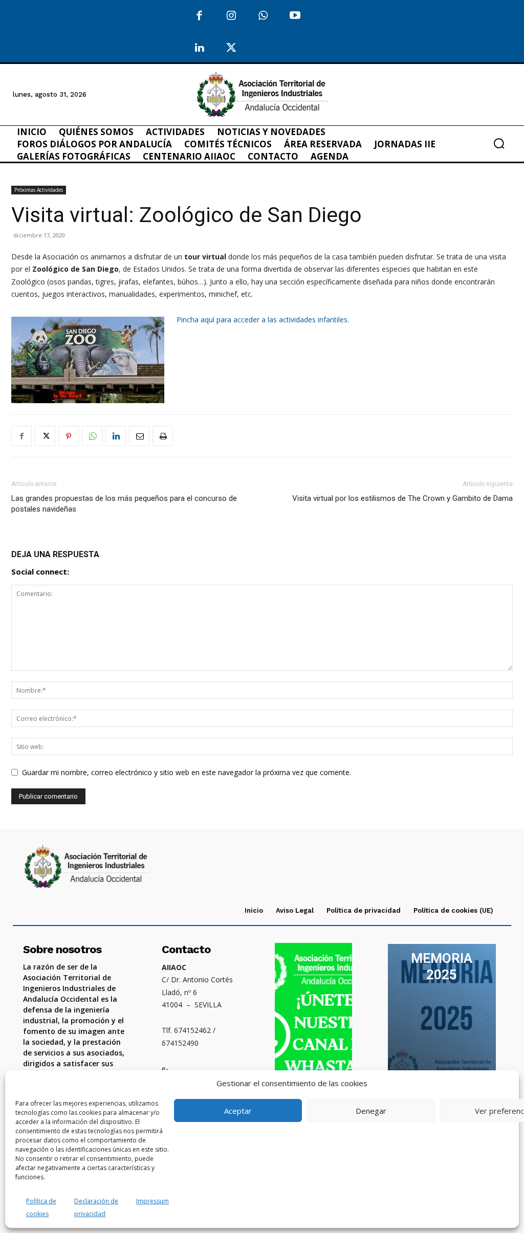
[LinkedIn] (199, 48)
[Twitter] (231, 48)
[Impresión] (162, 436)
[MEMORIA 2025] (442, 1020)
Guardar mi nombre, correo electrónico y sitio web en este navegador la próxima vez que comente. (186, 772)
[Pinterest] (68, 436)
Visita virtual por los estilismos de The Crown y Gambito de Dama (402, 498)
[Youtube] (295, 16)
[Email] (139, 436)
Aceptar (238, 1111)
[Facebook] (199, 16)
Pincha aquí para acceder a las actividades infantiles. (264, 319)
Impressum (152, 1201)
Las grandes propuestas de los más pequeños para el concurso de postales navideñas (124, 504)
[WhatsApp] (263, 16)
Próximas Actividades (38, 189)
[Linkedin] (115, 436)
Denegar (371, 1111)
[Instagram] (231, 16)
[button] (499, 143)
